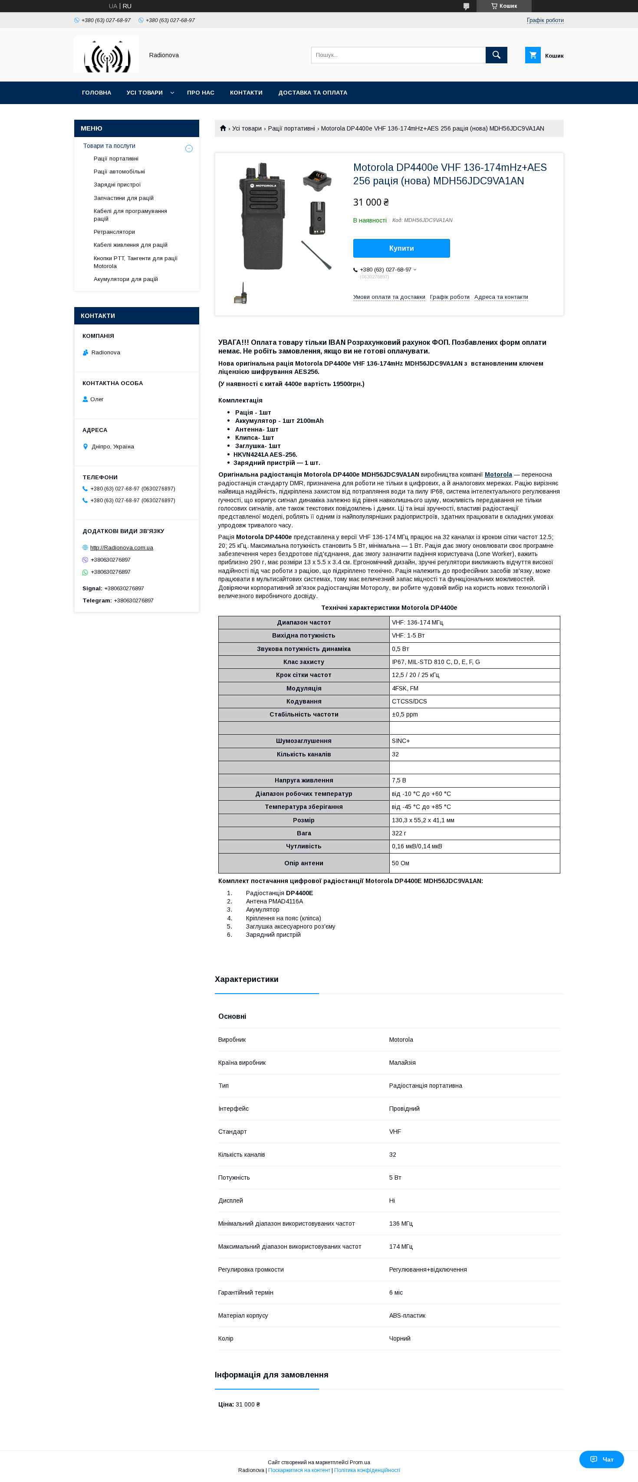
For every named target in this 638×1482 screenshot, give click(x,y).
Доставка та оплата (312, 92)
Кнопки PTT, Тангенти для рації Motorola (136, 262)
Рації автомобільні (119, 171)
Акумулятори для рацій (126, 279)
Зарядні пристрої (117, 184)
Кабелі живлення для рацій (131, 245)
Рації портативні (291, 128)
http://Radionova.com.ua (121, 547)
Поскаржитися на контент (299, 1470)
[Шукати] (496, 55)
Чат (608, 1459)
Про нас (200, 92)
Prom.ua (360, 1462)
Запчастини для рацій (124, 198)
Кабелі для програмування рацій (130, 215)
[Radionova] (106, 70)
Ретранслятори (114, 232)
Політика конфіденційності (367, 1470)
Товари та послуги (109, 145)
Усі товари (145, 92)
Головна (96, 92)
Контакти (246, 92)
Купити (401, 248)
